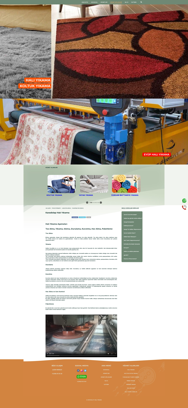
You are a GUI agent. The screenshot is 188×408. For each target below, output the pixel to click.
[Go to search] (141, 2)
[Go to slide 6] (96, 202)
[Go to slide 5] (95, 202)
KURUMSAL (106, 369)
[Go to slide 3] (92, 202)
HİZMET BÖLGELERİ (106, 377)
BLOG (106, 380)
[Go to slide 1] (89, 202)
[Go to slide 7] (98, 202)
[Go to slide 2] (91, 202)
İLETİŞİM (106, 384)
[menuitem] (132, 214)
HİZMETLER (106, 373)
